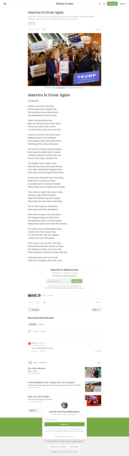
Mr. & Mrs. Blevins (36, 368)
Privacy (62, 442)
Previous (35, 310)
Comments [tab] (32, 324)
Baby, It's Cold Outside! (38, 396)
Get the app (74, 447)
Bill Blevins (31, 23)
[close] (83, 402)
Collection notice (77, 442)
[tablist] (36, 324)
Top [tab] (30, 363)
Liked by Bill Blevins (40, 345)
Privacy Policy (80, 431)
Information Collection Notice (64, 431)
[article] (64, 372)
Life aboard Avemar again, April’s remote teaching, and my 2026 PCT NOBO (54, 385)
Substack (54, 452)
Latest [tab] (35, 363)
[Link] (25, 94)
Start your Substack (59, 447)
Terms (68, 442)
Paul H (34, 343)
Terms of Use (74, 429)
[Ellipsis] (100, 343)
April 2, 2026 (32, 371)
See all (31, 411)
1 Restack (50, 295)
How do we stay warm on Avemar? (40, 399)
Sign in (122, 4)
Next (95, 310)
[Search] (100, 4)
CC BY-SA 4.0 (60, 88)
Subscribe (112, 4)
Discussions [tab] (43, 363)
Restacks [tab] (41, 324)
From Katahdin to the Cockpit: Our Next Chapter (51, 382)
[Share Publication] (104, 4)
